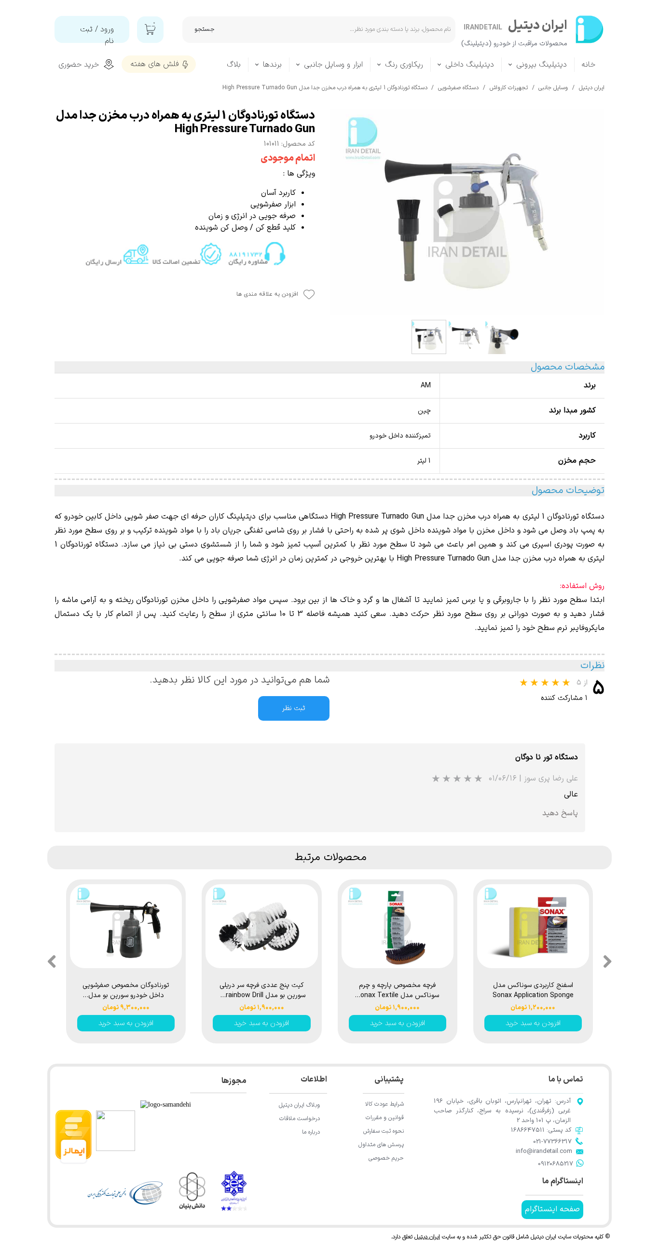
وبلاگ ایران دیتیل (299, 1105)
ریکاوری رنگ (404, 64)
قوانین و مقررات (385, 1117)
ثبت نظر (293, 708)
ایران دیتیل (427, 1237)
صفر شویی (141, 516)
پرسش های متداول (381, 1144)
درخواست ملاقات (299, 1118)
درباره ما (311, 1132)
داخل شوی (407, 530)
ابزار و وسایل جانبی (333, 64)
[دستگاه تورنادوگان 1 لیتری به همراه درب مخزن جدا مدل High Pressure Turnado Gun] (467, 212)
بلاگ (234, 64)
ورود (107, 29)
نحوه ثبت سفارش (383, 1131)
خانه (588, 64)
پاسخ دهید (560, 813)
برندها (272, 64)
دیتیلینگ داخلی (469, 64)
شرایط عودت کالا (384, 1104)
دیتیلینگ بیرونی (541, 64)
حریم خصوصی (386, 1158)
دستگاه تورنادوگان (89, 544)
